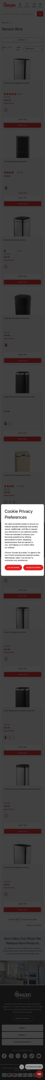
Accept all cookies (33, 567)
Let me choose (13, 567)
